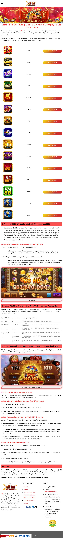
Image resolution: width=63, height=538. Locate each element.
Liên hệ (26, 489)
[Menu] (2, 3)
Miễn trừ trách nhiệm (29, 498)
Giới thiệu (26, 487)
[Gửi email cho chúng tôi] (35, 507)
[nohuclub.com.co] (31, 3)
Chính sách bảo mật (29, 492)
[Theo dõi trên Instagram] (30, 507)
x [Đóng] (3, 536)
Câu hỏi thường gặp (29, 500)
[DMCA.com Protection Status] (52, 523)
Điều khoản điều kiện (29, 495)
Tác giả (26, 503)
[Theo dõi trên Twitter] (33, 507)
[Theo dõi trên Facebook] (27, 507)
